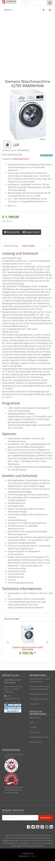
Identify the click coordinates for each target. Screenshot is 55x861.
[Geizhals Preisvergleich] (13, 708)
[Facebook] (28, 827)
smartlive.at (10, 680)
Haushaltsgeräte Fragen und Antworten (40, 680)
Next (47, 642)
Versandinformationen (39, 699)
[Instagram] (46, 827)
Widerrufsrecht (36, 742)
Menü (9, 9)
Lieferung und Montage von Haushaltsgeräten (39, 687)
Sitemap (33, 727)
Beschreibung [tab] (10, 245)
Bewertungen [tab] (28, 245)
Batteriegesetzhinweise (39, 737)
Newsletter (34, 704)
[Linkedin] (51, 827)
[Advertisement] (27, 43)
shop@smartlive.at (12, 698)
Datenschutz (35, 717)
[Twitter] (33, 827)
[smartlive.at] (9, 1)
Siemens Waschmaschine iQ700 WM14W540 (28, 648)
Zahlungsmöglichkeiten (39, 694)
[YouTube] (37, 827)
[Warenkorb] (43, 9)
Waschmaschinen (20, 158)
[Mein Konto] (50, 9)
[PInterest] (42, 827)
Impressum (34, 732)
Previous (7, 642)
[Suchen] (50, 2)
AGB (31, 722)
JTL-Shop (32, 856)
